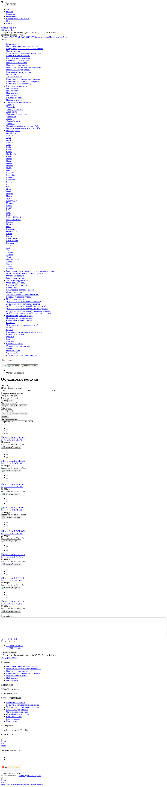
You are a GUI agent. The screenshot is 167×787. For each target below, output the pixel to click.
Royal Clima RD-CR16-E (12, 463)
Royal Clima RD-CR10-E (12, 440)
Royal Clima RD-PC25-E (11, 604)
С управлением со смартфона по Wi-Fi (23, 325)
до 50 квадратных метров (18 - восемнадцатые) (27, 308)
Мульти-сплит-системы (16, 676)
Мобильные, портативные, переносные (23, 669)
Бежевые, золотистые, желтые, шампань (24, 332)
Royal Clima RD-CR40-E (12, 533)
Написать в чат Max (58, 37)
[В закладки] (7, 433)
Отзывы (9, 21)
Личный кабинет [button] (8, 28)
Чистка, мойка (12, 353)
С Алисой (10, 322)
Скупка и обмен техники (17, 712)
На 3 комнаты (12, 680)
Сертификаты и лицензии (17, 19)
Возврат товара (13, 719)
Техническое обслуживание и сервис (22, 707)
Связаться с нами (9, 653)
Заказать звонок (42, 37)
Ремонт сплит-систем (15, 702)
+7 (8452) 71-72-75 (9, 37)
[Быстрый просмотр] (7, 452)
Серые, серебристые (15, 334)
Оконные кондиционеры (17, 671)
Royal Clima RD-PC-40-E (12, 557)
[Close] (2, 614)
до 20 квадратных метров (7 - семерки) (23, 301)
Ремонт (9, 348)
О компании (11, 16)
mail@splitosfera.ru (9, 657)
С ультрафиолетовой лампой (19, 320)
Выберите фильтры (19, 414)
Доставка (10, 9)
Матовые (10, 341)
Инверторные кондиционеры (19, 318)
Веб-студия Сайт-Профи (30, 776)
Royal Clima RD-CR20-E (12, 487)
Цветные (10, 337)
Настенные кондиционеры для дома (22, 666)
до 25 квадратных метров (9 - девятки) (23, 304)
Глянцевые (11, 339)
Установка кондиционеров (18, 346)
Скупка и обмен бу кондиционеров (22, 355)
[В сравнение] (7, 431)
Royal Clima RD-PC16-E (11, 580)
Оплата (9, 12)
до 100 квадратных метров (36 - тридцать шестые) (28, 313)
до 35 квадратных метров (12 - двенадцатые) (26, 306)
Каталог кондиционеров (17, 709)
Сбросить (6, 414)
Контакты (10, 23)
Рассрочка (10, 14)
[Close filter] (9, 386)
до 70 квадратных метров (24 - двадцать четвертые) (29, 311)
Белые (9, 327)
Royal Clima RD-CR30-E (12, 510)
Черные (9, 330)
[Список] (2, 424)
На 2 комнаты (12, 678)
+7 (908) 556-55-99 (26, 37)
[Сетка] (5, 424)
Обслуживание (13, 351)
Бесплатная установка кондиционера (22, 705)
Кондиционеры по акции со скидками (23, 673)
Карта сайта (11, 721)
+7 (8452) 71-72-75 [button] (9, 639)
